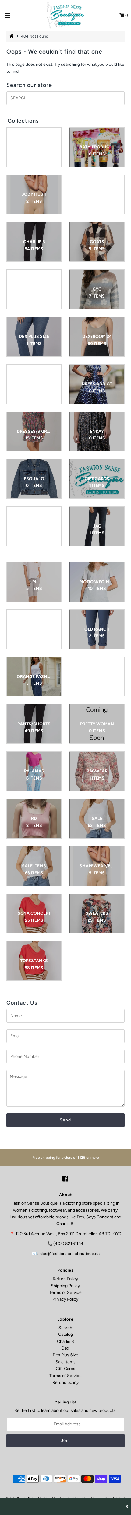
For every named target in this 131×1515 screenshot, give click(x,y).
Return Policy (65, 1278)
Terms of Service (65, 1292)
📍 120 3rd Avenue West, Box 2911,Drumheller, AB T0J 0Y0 (65, 1233)
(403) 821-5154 (68, 1243)
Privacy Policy (65, 1299)
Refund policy (65, 1382)
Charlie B (65, 1341)
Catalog (65, 1334)
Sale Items (65, 1362)
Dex (65, 1348)
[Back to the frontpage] (12, 36)
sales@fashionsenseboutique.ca (68, 1253)
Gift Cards (65, 1368)
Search (65, 1327)
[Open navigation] (7, 15)
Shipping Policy (65, 1285)
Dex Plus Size (65, 1355)
